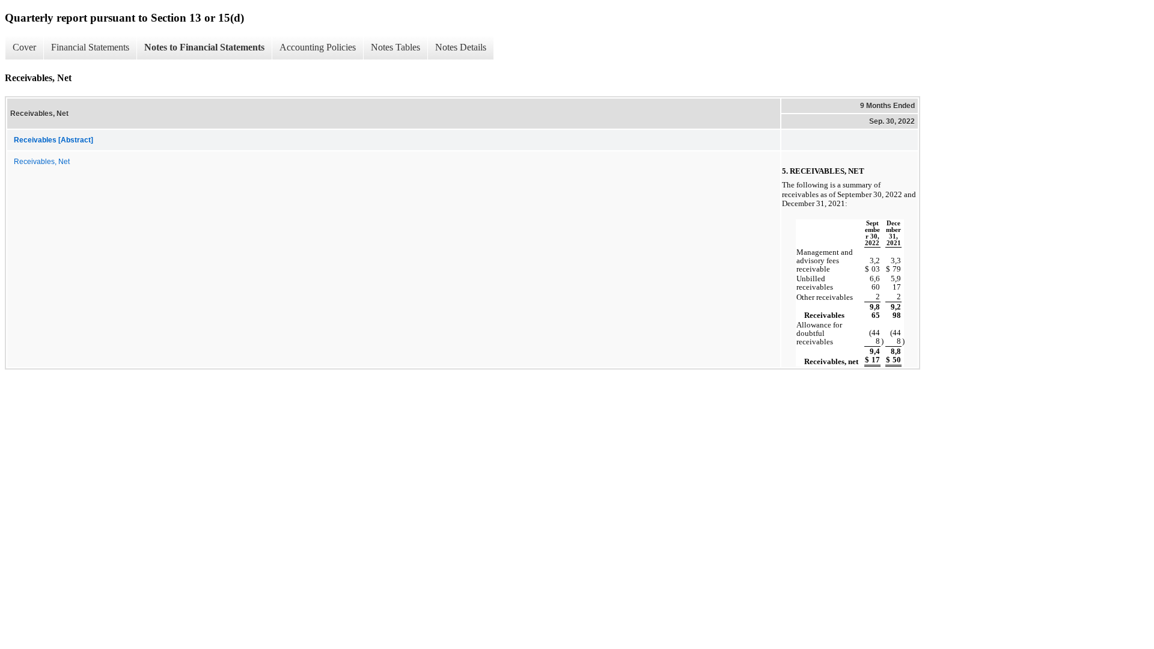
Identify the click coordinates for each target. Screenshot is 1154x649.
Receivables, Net (42, 161)
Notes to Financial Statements (204, 47)
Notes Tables (395, 47)
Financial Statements (90, 47)
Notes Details (460, 47)
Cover (24, 47)
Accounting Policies (317, 47)
